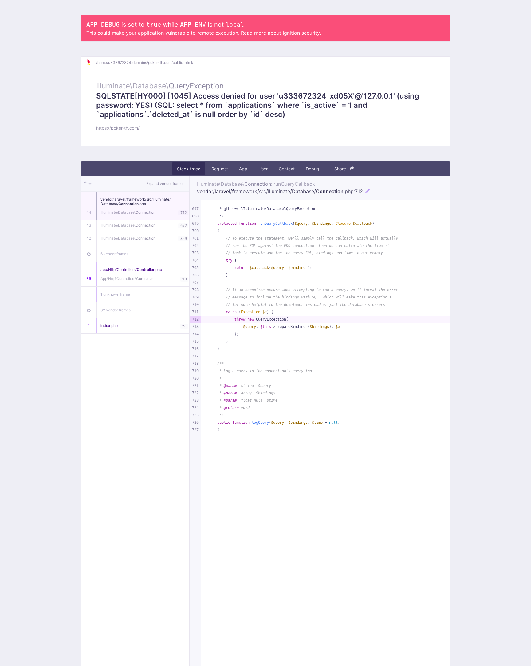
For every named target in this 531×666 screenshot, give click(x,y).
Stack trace (188, 168)
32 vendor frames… (117, 310)
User (263, 168)
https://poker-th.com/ (118, 127)
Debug (312, 168)
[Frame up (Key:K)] (85, 183)
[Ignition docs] (91, 62)
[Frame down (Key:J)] (90, 183)
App (243, 168)
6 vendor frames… (115, 253)
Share (340, 168)
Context (287, 168)
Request (219, 168)
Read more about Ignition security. (281, 33)
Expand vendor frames (165, 183)
